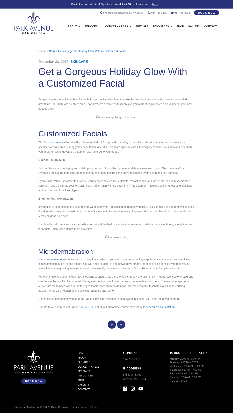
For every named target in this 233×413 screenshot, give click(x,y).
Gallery (194, 26)
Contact (210, 26)
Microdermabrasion (50, 259)
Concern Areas (116, 26)
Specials (142, 26)
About (72, 26)
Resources (160, 26)
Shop (180, 26)
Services (91, 26)
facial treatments (54, 142)
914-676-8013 (87, 307)
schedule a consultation (160, 307)
